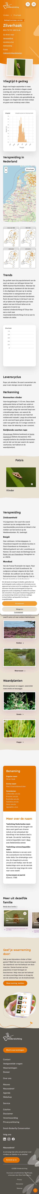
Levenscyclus (8, 42)
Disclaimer (19, 1184)
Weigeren (19, 609)
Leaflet (23, 165)
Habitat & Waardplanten (12, 53)
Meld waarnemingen (15, 1050)
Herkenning (7, 46)
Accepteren (19, 603)
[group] (16, 928)
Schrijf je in (11, 1160)
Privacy (19, 1179)
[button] (5, 168)
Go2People (28, 1173)
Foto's (5, 49)
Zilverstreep (7, 434)
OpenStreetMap (28, 165)
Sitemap (19, 1188)
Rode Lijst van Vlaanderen (13, 554)
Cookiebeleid (18, 612)
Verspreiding (8, 38)
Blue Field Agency (25, 1175)
